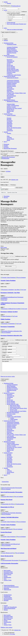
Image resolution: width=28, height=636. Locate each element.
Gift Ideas (8, 171)
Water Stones (10, 433)
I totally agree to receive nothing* (17, 14)
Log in (10, 20)
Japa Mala (9, 458)
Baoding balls (10, 450)
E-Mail (4, 355)
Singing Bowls (10, 448)
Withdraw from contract (6, 627)
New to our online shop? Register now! (16, 24)
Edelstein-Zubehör (11, 427)
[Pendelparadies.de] (15, 6)
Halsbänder (9, 459)
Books (8, 473)
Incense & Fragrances (9, 55)
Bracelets (9, 455)
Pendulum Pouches (11, 390)
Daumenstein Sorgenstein (13, 423)
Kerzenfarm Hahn (8, 571)
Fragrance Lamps (11, 414)
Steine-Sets (9, 429)
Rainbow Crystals (11, 445)
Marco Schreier (7, 574)
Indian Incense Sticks (15, 407)
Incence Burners (11, 401)
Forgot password (11, 22)
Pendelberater (7, 596)
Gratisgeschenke (8, 597)
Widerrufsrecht (7, 589)
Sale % (5, 141)
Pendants (9, 454)
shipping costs (14, 179)
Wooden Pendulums (12, 387)
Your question (5, 361)
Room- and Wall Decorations (14, 464)
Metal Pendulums (11, 386)
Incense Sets (10, 400)
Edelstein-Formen (11, 426)
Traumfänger (10, 439)
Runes (8, 451)
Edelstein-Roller (11, 443)
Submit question (5, 379)
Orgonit (9, 440)
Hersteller (6, 600)
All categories (8, 32)
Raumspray (9, 394)
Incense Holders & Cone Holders (18, 411)
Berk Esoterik (7, 570)
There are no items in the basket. (15, 29)
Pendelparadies (7, 577)
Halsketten (9, 461)
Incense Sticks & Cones (13, 404)
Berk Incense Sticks (15, 405)
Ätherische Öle (10, 395)
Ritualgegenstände (11, 437)
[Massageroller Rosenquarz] (8, 157)
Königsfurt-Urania (8, 573)
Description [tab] (6, 196)
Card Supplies (10, 436)
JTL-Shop (12, 634)
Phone (6, 357)
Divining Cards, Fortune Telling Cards (16, 434)
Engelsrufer (10, 457)
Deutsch (9, 3)
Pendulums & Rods (8, 43)
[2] (4, 189)
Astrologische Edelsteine (13, 422)
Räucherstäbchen (8, 599)
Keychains (9, 465)
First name (7, 346)
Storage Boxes (10, 472)
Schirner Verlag (7, 580)
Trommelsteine (10, 430)
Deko (8, 469)
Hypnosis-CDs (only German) (14, 447)
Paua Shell (9, 462)
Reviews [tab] (6, 197)
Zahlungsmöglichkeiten (9, 608)
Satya (5, 578)
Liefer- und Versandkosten (10, 607)
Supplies (6, 132)
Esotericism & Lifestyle (9, 76)
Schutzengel (10, 466)
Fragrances (9, 415)
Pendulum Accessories (12, 388)
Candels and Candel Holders (14, 416)
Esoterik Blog (5, 481)
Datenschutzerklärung (9, 585)
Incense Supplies (11, 402)
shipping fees (17, 630)
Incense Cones (13, 409)
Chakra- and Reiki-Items (13, 444)
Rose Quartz (4, 247)
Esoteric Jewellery (8, 113)
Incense (9, 398)
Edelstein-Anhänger (12, 425)
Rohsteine (9, 432)
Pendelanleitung (8, 594)
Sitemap (6, 609)
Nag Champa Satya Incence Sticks (18, 408)
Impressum (6, 588)
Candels (12, 418)
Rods (8, 391)
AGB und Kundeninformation (11, 586)
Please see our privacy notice (8, 376)
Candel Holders (14, 419)
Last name (7, 349)
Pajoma (5, 576)
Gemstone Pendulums (12, 384)
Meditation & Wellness (9, 100)
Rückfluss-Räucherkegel (13, 412)
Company (7, 352)
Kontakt (6, 605)
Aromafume (10, 397)
